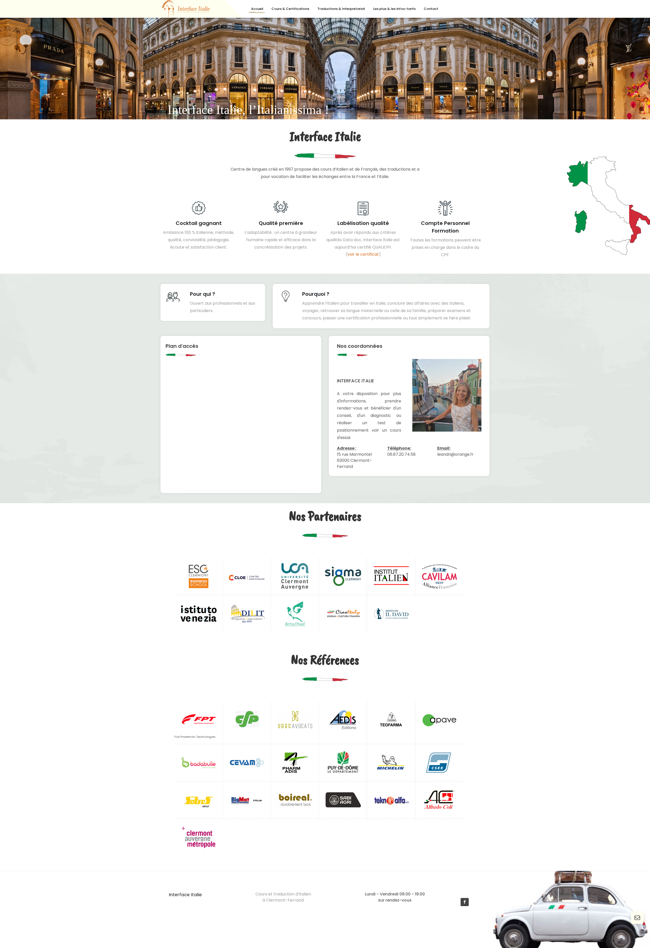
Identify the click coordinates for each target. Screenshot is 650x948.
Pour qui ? (202, 294)
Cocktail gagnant (199, 223)
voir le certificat (363, 254)
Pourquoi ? (315, 294)
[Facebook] (465, 902)
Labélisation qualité (363, 223)
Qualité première (281, 223)
